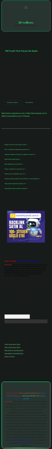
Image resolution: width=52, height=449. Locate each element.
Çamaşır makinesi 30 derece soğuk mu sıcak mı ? (20, 154)
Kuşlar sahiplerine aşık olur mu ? (15, 169)
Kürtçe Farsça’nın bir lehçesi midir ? (16, 144)
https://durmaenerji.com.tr (37, 113)
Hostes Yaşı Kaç (10, 356)
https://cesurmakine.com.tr (12, 116)
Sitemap (26, 116)
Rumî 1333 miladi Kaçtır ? (12, 159)
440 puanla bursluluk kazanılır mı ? (15, 183)
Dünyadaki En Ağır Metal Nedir (14, 350)
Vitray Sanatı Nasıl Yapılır (12, 344)
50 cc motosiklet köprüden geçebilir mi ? (17, 149)
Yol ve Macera (26, 23)
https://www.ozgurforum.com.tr (14, 113)
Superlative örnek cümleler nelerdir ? (16, 188)
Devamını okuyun (14, 103)
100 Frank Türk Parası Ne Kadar (21, 50)
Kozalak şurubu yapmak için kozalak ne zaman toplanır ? (22, 178)
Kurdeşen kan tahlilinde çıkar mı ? (15, 174)
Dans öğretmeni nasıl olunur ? (14, 164)
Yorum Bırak (29, 102)
